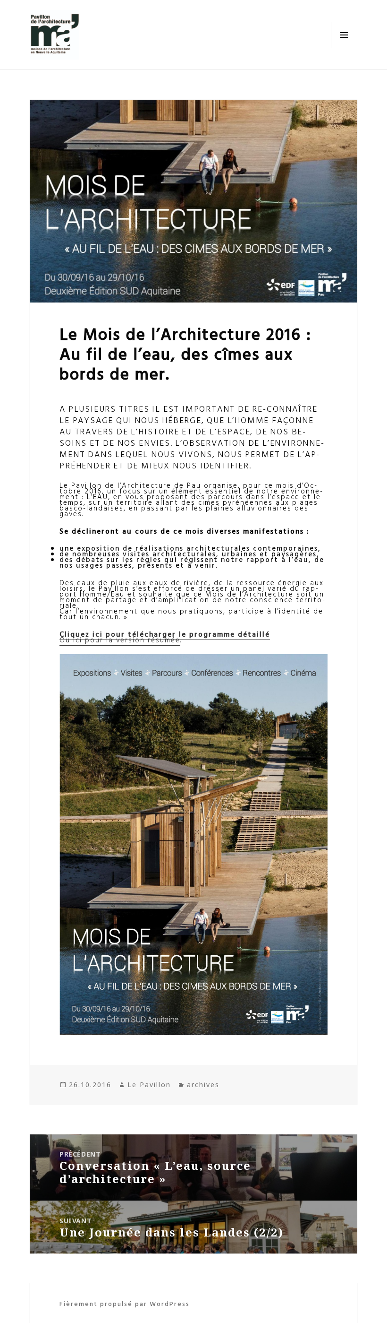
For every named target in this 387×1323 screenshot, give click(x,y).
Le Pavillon (149, 1084)
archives (203, 1084)
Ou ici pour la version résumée (119, 639)
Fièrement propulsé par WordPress (124, 1303)
